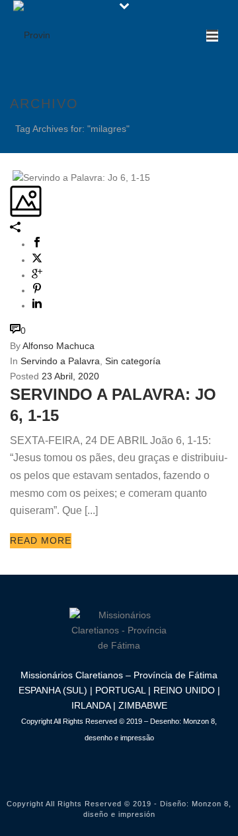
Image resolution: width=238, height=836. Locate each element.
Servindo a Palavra (60, 361)
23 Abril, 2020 (70, 376)
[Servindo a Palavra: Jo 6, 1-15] (11, 177)
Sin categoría (133, 361)
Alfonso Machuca (58, 345)
